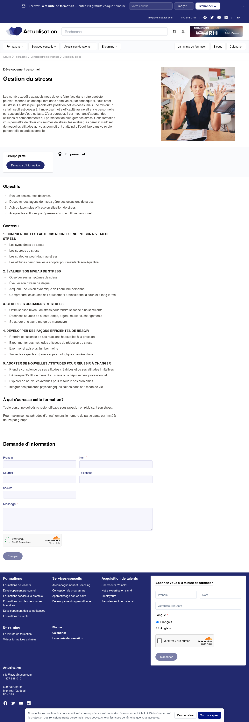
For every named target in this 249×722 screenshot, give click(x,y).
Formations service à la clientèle (23, 596)
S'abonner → (208, 6)
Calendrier (236, 46)
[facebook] (205, 17)
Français (166, 622)
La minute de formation (192, 46)
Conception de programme (68, 590)
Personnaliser (185, 715)
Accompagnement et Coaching (71, 585)
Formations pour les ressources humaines (22, 603)
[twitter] (212, 17)
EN (238, 17)
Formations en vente (16, 616)
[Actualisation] (31, 31)
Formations (13, 46)
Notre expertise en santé (117, 590)
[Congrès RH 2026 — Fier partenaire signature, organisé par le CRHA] (216, 31)
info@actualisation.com (160, 17)
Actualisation (12, 667)
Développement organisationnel (71, 601)
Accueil (7, 56)
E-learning (108, 46)
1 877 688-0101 (187, 17)
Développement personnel (45, 56)
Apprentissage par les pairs (69, 596)
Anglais (165, 628)
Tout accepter (209, 715)
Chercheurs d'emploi (114, 585)
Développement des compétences (24, 610)
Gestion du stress (72, 56)
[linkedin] (226, 17)
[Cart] (174, 31)
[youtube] (219, 17)
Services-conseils (42, 46)
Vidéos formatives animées (19, 639)
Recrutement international (117, 601)
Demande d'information (25, 165)
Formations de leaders (17, 585)
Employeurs (109, 596)
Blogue (218, 46)
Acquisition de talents (77, 46)
